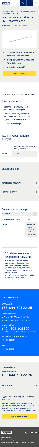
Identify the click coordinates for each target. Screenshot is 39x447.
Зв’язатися (7, 385)
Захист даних (23, 440)
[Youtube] (36, 433)
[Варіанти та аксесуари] (19, 214)
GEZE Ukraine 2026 (7, 437)
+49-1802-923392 (16, 328)
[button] (26, 433)
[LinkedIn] (32, 433)
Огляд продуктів (10, 94)
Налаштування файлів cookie (10, 442)
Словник (23, 442)
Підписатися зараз (19, 416)
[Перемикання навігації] (36, 3)
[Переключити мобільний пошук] (23, 3)
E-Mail (22, 277)
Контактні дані (8, 367)
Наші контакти (19, 73)
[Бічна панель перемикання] (30, 3)
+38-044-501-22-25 (17, 307)
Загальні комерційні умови (9, 440)
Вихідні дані (30, 442)
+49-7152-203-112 (16, 317)
